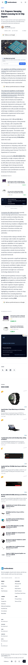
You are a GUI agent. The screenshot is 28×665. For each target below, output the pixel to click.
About (2, 599)
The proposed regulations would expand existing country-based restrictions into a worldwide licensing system (12, 93)
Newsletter (3, 613)
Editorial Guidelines (5, 606)
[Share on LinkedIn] (10, 370)
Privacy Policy (18, 599)
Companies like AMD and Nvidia (10, 212)
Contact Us (3, 601)
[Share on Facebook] (6, 370)
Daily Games (18, 588)
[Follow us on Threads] (19, 661)
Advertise (3, 603)
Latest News (4, 586)
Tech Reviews (4, 591)
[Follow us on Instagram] (15, 661)
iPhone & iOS (18, 583)
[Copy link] (14, 370)
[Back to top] (24, 661)
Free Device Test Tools (20, 593)
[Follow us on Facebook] (11, 661)
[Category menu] (2, 2)
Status (2, 583)
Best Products (18, 591)
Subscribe (22, 63)
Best (2, 588)
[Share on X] (2, 370)
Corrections (4, 611)
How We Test (4, 608)
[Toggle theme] (21, 2)
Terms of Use (18, 601)
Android (17, 586)
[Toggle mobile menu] (25, 2)
